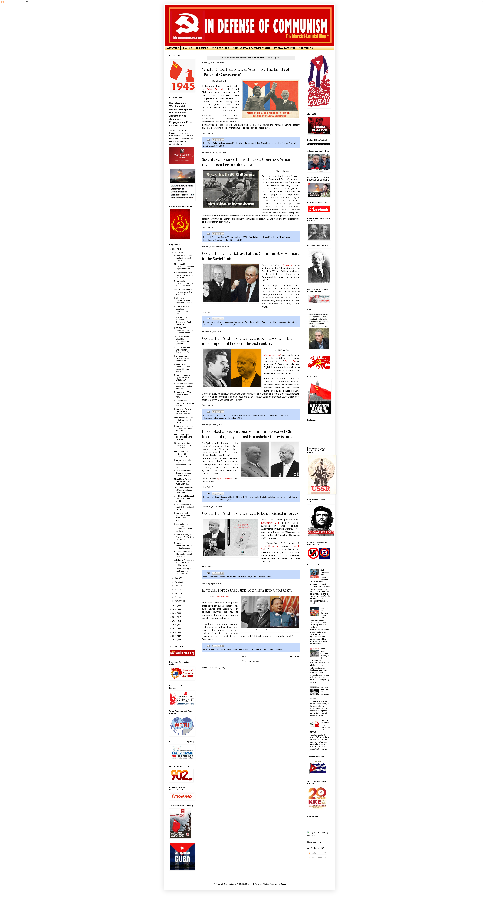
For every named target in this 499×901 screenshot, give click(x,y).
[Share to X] (218, 139)
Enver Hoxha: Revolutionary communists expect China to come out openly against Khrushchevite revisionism (249, 434)
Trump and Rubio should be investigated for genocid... (181, 340)
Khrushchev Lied (255, 237)
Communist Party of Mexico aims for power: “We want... (183, 411)
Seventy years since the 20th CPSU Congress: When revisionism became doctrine (246, 162)
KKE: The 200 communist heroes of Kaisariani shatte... (184, 330)
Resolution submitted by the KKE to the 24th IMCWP (183, 377)
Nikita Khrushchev (268, 143)
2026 (174, 249)
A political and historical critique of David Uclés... (184, 498)
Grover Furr (243, 322)
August (178, 252)
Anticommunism (230, 322)
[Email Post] (208, 140)
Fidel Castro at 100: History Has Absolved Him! (182, 453)
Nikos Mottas (282, 143)
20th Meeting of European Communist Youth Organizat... (182, 320)
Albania (210, 497)
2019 (174, 628)
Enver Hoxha (254, 497)
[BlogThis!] (215, 139)
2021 (174, 621)
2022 (174, 617)
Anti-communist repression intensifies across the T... (184, 402)
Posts (313, 853)
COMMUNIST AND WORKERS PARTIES (251, 48)
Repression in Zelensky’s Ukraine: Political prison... (183, 545)
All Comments (316, 857)
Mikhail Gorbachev (263, 322)
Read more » (207, 133)
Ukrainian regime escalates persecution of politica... (181, 310)
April (177, 589)
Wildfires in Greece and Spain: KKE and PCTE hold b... (184, 562)
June (177, 582)
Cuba (210, 143)
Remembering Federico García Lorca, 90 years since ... (182, 367)
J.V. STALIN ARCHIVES (284, 48)
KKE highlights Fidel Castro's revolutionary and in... (182, 463)
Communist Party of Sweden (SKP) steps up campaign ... (184, 537)
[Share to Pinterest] (223, 139)
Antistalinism (236, 237)
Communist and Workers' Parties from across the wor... (182, 516)
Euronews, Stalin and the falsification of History (183, 258)
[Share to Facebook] (220, 139)
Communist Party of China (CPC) (234, 497)
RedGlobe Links (314, 842)
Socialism (271, 649)
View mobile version (250, 661)
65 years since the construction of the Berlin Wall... (183, 445)
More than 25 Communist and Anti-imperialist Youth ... (184, 266)
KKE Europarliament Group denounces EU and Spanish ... (183, 473)
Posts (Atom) (219, 667)
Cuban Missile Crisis (234, 143)
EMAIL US (187, 48)
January (178, 601)
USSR (221, 146)
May (177, 586)
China (217, 497)
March (178, 593)
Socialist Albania (220, 500)
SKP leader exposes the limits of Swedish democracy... (183, 358)
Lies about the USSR (274, 415)
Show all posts (273, 57)
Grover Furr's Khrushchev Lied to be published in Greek (250, 513)
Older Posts (294, 656)
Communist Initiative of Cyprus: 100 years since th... (183, 428)
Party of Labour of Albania (286, 497)
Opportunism (208, 240)
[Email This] (213, 139)
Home (245, 656)
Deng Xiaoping (244, 649)
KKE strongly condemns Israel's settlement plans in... (183, 300)
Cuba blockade (219, 143)
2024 (174, 609)
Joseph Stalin (244, 415)
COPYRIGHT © (306, 48)
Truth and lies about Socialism (221, 325)
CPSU (244, 237)
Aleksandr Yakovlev (215, 322)
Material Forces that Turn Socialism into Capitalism (247, 590)
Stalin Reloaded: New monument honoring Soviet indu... (183, 275)
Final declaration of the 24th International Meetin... (183, 419)
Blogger (284, 884)
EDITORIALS (202, 48)
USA (216, 146)
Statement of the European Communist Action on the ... (183, 527)
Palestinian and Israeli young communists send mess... (183, 386)
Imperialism (255, 143)
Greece (222, 577)
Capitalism (212, 649)
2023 (174, 613)
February (179, 597)
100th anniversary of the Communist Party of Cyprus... (182, 571)
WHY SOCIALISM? (220, 48)
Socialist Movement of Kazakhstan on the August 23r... (183, 291)
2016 (174, 640)
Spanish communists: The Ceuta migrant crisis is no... (183, 553)
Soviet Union (231, 240)
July (177, 578)
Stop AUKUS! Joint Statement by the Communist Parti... (183, 349)
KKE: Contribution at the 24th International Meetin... (184, 506)
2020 (174, 624)
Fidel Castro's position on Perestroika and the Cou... (183, 436)
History (247, 143)
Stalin (205, 325)
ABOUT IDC (173, 48)
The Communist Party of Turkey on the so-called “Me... (183, 490)
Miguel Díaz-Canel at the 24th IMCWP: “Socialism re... (183, 481)
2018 (174, 632)
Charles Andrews (224, 649)
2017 (174, 636)
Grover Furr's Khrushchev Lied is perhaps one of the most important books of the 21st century (247, 341)
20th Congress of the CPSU (219, 237)
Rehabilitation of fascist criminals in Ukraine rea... (184, 394)
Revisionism (220, 240)
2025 (174, 606)
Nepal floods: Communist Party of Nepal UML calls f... (183, 283)
